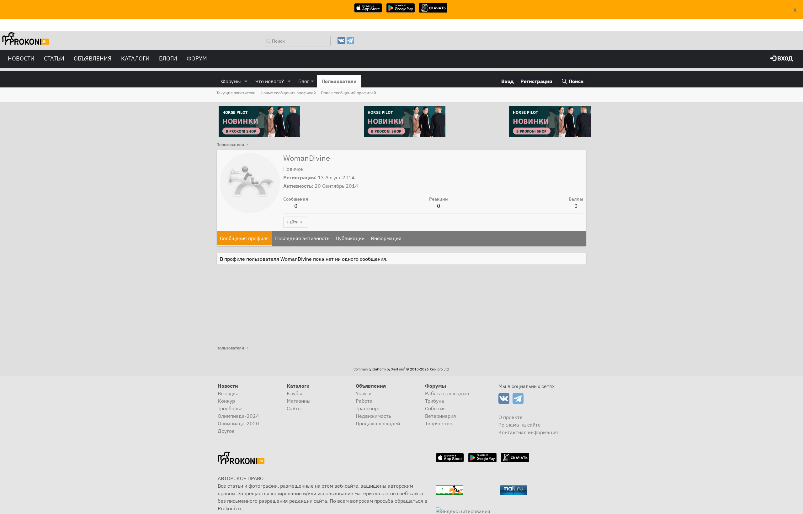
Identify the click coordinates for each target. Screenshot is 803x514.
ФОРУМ (197, 58)
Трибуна (434, 401)
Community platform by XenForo (401, 369)
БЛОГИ (168, 58)
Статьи (54, 58)
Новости (21, 58)
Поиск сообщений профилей (348, 93)
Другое (226, 431)
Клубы (294, 393)
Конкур (226, 401)
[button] (246, 81)
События (435, 408)
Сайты (294, 408)
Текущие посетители (236, 93)
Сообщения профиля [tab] (244, 238)
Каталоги (135, 58)
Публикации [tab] (350, 238)
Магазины (299, 401)
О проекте (510, 417)
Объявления (93, 58)
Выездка (228, 393)
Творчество (438, 423)
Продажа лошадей (378, 423)
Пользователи (339, 81)
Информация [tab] (386, 238)
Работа (364, 401)
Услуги (363, 393)
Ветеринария (440, 416)
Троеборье (230, 408)
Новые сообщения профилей (288, 93)
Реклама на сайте (519, 425)
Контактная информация (528, 432)
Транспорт (368, 408)
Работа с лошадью (447, 393)
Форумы (231, 81)
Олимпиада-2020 (238, 423)
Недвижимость (373, 416)
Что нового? (269, 81)
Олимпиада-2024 (238, 416)
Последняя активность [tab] (302, 238)
